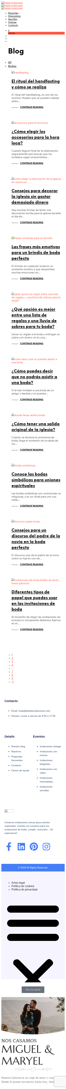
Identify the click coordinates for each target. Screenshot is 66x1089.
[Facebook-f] (9, 846)
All (9, 62)
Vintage (12, 22)
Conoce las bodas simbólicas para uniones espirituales (36, 480)
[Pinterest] (34, 846)
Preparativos (28, 128)
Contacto (13, 25)
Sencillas (12, 19)
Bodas (12, 66)
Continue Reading (31, 107)
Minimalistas (14, 16)
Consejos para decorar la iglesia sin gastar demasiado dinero (35, 197)
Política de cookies (23, 886)
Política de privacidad (24, 889)
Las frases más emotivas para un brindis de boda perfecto (36, 253)
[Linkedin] (21, 846)
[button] (8, 30)
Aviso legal (18, 882)
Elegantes (13, 13)
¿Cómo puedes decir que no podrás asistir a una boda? (34, 377)
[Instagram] (46, 846)
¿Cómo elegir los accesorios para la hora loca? (35, 137)
